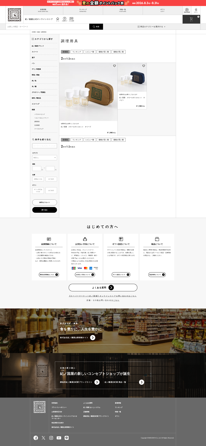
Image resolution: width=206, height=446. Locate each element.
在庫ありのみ (38, 179)
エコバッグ (35, 104)
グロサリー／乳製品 (38, 92)
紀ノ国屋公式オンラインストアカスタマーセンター (64, 417)
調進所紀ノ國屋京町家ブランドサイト (76, 382)
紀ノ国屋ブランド (38, 46)
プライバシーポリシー (59, 407)
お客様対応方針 (57, 412)
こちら (116, 300)
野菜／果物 (35, 75)
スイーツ (35, 52)
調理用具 (37, 121)
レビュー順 (90, 52)
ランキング (83, 9)
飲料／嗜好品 (36, 98)
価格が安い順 (104, 52)
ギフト (162, 9)
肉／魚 (34, 81)
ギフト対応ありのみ (38, 190)
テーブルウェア (38, 129)
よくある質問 (99, 287)
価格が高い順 (118, 52)
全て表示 (51, 179)
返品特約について (155, 274)
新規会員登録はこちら (47, 274)
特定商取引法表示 (58, 423)
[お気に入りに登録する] (114, 66)
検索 (97, 27)
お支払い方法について (83, 274)
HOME (34, 32)
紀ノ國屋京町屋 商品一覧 (115, 382)
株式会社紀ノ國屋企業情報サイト (74, 337)
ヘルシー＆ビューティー (41, 118)
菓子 (33, 57)
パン (33, 63)
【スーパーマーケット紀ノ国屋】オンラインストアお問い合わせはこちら (103, 296)
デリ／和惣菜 (36, 69)
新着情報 (43, 9)
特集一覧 (123, 9)
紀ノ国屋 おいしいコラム (91, 407)
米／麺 (34, 86)
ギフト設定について (119, 274)
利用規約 (55, 403)
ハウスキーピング (39, 114)
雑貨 (38, 32)
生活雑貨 (37, 125)
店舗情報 (86, 412)
